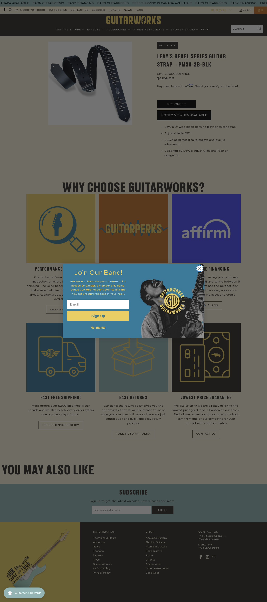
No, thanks (98, 327)
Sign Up (98, 316)
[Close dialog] (200, 268)
